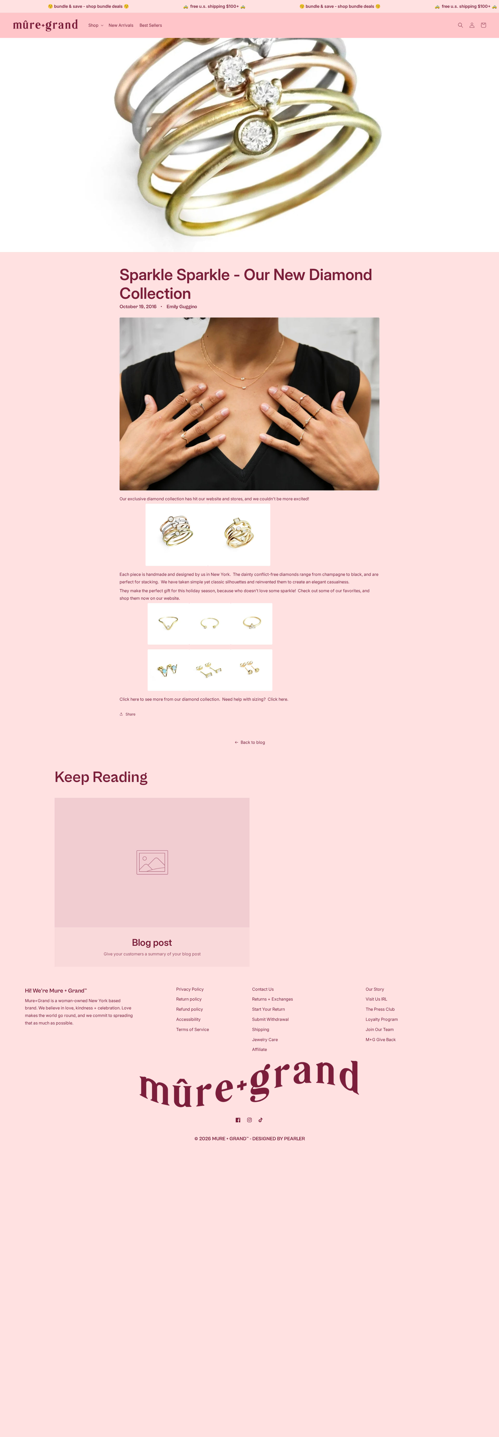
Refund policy (189, 1009)
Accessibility (188, 1019)
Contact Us (263, 989)
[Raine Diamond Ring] (168, 644)
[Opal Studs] (168, 690)
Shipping (260, 1029)
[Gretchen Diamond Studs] (251, 690)
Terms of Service (192, 1029)
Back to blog (253, 742)
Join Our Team (380, 1029)
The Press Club (380, 1009)
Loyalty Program (382, 1019)
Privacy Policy (190, 989)
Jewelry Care (265, 1039)
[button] (95, 25)
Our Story (375, 989)
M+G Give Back (381, 1039)
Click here (129, 699)
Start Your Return (268, 1009)
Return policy (189, 999)
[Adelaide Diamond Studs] (210, 690)
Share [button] (130, 714)
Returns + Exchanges (272, 999)
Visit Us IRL (376, 999)
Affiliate (259, 1049)
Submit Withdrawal (270, 1019)
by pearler (291, 1139)
